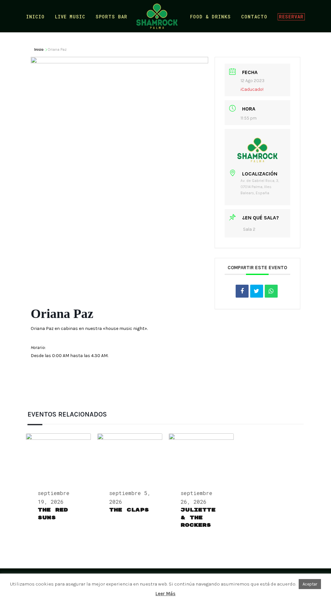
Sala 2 (249, 229)
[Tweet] (256, 291)
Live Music (70, 17)
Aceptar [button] (310, 584)
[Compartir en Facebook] (242, 291)
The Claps (129, 510)
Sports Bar (111, 17)
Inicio (35, 17)
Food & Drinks (210, 17)
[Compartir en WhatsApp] (271, 291)
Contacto (254, 17)
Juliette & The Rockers (198, 517)
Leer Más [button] (165, 594)
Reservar (291, 17)
